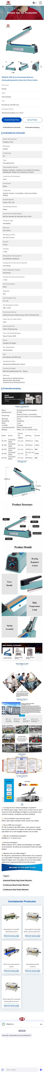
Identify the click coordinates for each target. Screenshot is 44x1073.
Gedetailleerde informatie (11, 127)
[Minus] (41, 1024)
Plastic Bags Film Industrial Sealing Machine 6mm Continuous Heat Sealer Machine (11, 1000)
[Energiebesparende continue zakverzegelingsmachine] (33, 951)
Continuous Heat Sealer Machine (16, 889)
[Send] (41, 1069)
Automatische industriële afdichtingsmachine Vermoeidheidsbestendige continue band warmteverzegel (11, 930)
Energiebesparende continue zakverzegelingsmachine (33, 965)
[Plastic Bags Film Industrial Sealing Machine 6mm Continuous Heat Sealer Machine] (11, 986)
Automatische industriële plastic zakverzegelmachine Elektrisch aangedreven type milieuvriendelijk (33, 930)
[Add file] (2, 1069)
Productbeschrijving (32, 127)
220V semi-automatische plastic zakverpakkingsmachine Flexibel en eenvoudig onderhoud (11, 965)
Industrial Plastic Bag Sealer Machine (17, 880)
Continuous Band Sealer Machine (16, 885)
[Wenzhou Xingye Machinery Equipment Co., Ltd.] (8, 3)
